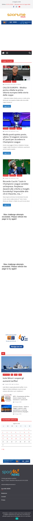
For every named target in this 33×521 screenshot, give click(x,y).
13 (16, 435)
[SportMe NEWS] (3, 53)
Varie (20, 374)
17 (3, 438)
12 (11, 435)
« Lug (2, 449)
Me (11, 374)
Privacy (3, 500)
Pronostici (12, 128)
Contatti (3, 496)
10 (3, 435)
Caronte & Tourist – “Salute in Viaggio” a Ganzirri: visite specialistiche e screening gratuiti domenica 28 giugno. (21, 409)
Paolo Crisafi (15, 131)
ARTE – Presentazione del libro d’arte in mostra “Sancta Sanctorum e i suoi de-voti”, (21, 398)
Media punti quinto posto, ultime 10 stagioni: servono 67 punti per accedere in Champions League (15, 138)
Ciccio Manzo (18, 84)
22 (24, 438)
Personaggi (12, 175)
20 (16, 438)
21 (20, 438)
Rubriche (19, 128)
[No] (31, 516)
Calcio (14, 81)
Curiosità (6, 128)
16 (29, 435)
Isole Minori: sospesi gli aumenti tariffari (13, 379)
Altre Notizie (6, 374)
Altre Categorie (7, 81)
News (16, 374)
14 (20, 435)
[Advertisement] (16, 38)
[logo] (11, 469)
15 (24, 435)
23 (29, 438)
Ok (17, 518)
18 (7, 438)
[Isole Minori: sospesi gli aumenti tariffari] (16, 364)
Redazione (4, 493)
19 (11, 438)
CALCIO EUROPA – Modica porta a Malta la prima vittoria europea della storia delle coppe (15, 91)
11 (7, 435)
